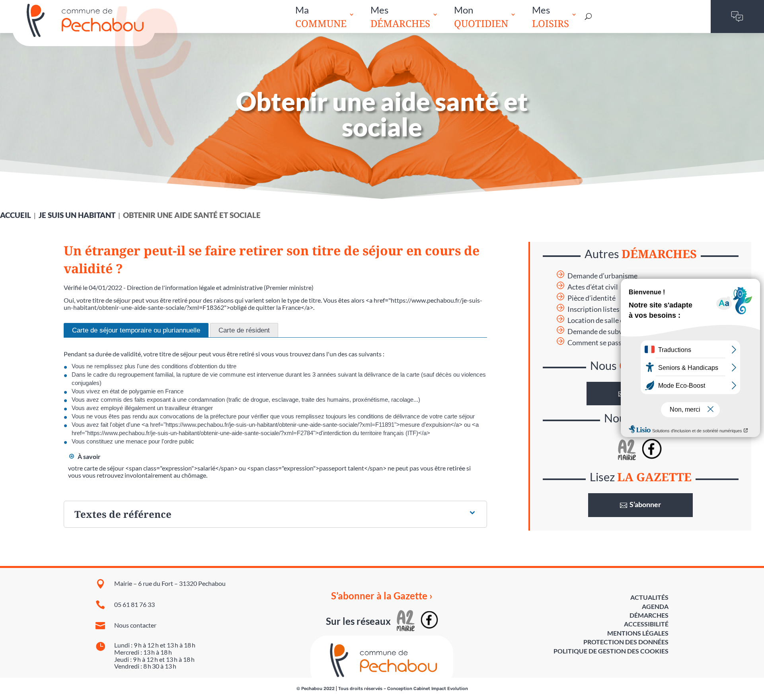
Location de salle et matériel (610, 320)
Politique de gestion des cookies (611, 651)
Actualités (649, 597)
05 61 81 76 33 (134, 604)
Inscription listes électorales (611, 309)
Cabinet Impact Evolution (440, 688)
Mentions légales (637, 633)
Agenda (655, 606)
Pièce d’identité (591, 298)
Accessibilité (646, 624)
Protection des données (625, 642)
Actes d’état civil (592, 287)
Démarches (649, 615)
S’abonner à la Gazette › (382, 596)
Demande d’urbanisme (602, 276)
